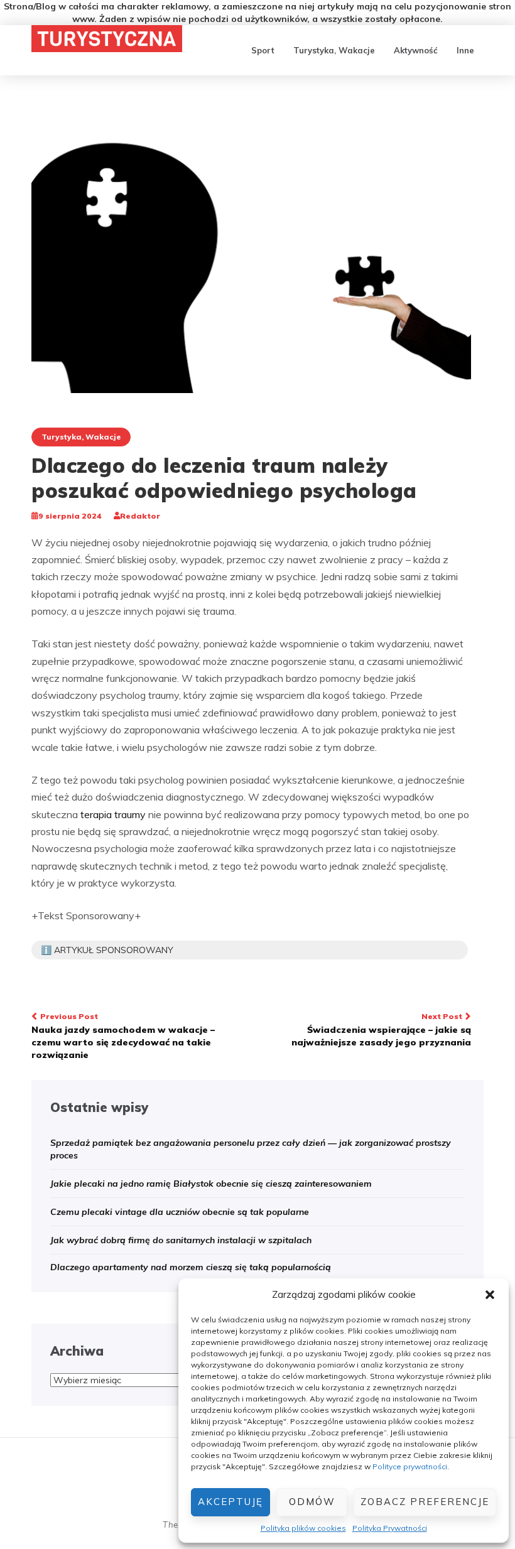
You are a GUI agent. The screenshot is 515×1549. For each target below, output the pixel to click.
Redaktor (140, 516)
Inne (465, 50)
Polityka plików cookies (303, 1528)
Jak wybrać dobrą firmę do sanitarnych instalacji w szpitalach (181, 1240)
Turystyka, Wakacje (334, 50)
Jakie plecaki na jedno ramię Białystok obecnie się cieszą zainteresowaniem (211, 1183)
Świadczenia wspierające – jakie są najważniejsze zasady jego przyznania (381, 1030)
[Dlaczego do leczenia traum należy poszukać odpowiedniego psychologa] (251, 249)
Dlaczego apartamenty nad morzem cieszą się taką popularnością (190, 1267)
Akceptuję (230, 1502)
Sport (262, 50)
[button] (490, 1294)
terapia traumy (113, 814)
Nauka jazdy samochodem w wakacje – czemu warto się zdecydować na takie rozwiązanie (123, 1036)
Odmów (312, 1502)
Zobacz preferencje (424, 1502)
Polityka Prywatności (389, 1528)
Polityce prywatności (409, 1466)
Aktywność (416, 50)
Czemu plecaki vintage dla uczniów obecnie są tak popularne (179, 1211)
